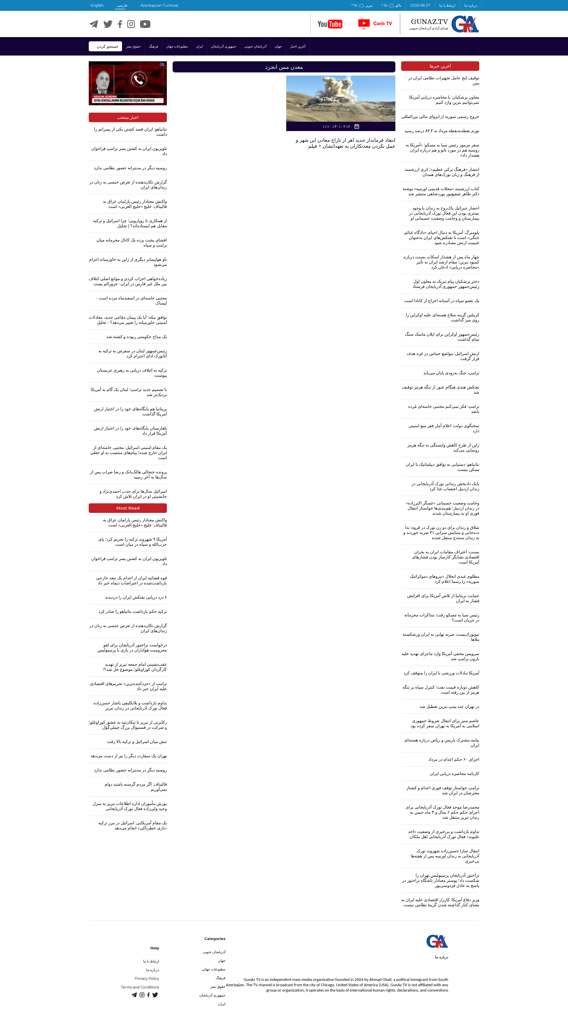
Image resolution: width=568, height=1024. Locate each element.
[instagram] (131, 24)
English (97, 5)
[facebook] (120, 24)
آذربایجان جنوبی (255, 46)
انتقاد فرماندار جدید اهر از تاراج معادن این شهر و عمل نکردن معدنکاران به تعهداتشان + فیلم (345, 143)
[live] (374, 24)
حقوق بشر (133, 46)
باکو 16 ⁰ (391, 5)
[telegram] (94, 24)
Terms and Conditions (140, 987)
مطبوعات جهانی (213, 969)
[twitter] (108, 24)
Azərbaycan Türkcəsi (159, 5)
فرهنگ (153, 46)
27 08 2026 (420, 5)
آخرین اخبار (298, 46)
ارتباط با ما (447, 5)
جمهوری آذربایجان (223, 46)
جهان (278, 46)
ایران (199, 46)
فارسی (122, 5)
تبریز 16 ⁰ (362, 5)
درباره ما (470, 5)
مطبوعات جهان (177, 46)
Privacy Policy (147, 978)
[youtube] (330, 24)
